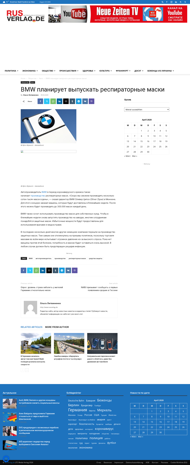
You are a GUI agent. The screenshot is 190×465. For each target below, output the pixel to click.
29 (141, 152)
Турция (104, 415)
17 (154, 141)
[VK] (85, 101)
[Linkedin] (176, 2)
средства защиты (95, 258)
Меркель (104, 410)
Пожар (79, 415)
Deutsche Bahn (76, 400)
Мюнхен (72, 415)
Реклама (164, 462)
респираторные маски (77, 258)
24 (154, 146)
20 (128, 146)
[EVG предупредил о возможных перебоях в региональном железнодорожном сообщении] (10, 431)
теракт (87, 443)
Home (23, 78)
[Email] (66, 101)
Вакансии (108, 462)
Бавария (90, 400)
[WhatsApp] (53, 101)
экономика (85, 447)
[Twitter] (185, 2)
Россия (88, 415)
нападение (94, 433)
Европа (92, 411)
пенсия (70, 438)
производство (38, 195)
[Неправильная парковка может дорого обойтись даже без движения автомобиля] (102, 343)
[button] (163, 2)
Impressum (118, 462)
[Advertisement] (95, 46)
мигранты (82, 433)
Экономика (29, 70)
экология (72, 447)
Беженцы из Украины (159, 70)
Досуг (138, 70)
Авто (41, 78)
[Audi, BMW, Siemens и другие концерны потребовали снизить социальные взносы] (10, 404)
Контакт (155, 462)
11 (160, 136)
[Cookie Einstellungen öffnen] (6, 461)
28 (135, 152)
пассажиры (115, 434)
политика (81, 438)
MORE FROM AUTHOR (57, 327)
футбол (111, 442)
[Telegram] (79, 101)
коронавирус (104, 428)
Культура (104, 70)
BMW (44, 192)
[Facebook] (167, 2)
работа (107, 438)
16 (148, 141)
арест (109, 420)
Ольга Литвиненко (31, 95)
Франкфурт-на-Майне (87, 420)
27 (128, 152)
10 (154, 136)
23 (148, 146)
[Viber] (91, 101)
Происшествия (67, 70)
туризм (94, 443)
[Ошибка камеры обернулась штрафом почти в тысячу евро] (69, 343)
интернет (89, 429)
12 (166, 136)
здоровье (79, 429)
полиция (96, 437)
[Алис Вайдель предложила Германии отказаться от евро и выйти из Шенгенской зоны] (10, 417)
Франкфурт (122, 70)
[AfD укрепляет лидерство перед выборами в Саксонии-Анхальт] (10, 445)
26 (166, 146)
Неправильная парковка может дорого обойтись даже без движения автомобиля (101, 359)
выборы (108, 424)
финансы (102, 443)
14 (135, 141)
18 (160, 141)
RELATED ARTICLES (31, 327)
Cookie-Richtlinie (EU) (179, 462)
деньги (117, 424)
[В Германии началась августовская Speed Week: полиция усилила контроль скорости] (36, 343)
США (96, 415)
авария (101, 419)
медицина (72, 434)
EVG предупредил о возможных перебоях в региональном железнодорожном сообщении (39, 430)
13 (128, 141)
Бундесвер (86, 405)
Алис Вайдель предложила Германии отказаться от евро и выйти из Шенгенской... (37, 416)
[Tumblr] (72, 101)
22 (141, 146)
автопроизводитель (43, 258)
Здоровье (87, 70)
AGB (147, 462)
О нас (99, 462)
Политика (10, 70)
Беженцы (104, 400)
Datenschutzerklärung (134, 462)
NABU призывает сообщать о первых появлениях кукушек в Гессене (99, 289)
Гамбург (97, 405)
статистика (72, 443)
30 (148, 152)
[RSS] (180, 2)
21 (135, 146)
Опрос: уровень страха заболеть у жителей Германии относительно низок (42, 289)
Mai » (134, 156)
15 (141, 141)
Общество (47, 70)
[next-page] (27, 370)
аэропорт (72, 424)
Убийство (112, 415)
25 (160, 146)
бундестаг (99, 424)
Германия (77, 409)
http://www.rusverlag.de (49, 307)
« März (127, 156)
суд (81, 442)
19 (166, 141)
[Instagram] (171, 2)
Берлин (73, 405)
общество (105, 434)
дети (70, 429)
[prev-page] (22, 370)
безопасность (86, 424)
